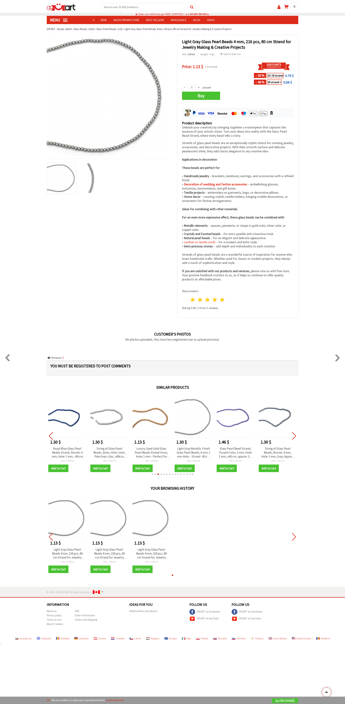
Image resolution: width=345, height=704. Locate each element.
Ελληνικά (46, 638)
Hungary (155, 638)
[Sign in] (278, 7)
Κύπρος (259, 638)
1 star (193, 299)
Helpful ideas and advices (143, 611)
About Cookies (55, 624)
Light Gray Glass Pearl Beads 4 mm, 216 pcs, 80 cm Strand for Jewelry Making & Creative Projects (67, 553)
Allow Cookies (285, 700)
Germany (84, 638)
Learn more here (115, 700)
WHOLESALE (178, 20)
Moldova (325, 638)
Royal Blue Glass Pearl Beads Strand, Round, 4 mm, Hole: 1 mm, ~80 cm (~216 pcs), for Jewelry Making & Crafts (67, 452)
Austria (102, 638)
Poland (204, 638)
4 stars (214, 299)
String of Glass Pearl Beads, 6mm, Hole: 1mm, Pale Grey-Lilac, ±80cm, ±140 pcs (109, 452)
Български (26, 638)
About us (52, 611)
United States (303, 638)
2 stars (200, 299)
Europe (173, 638)
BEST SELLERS (155, 20)
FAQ (77, 611)
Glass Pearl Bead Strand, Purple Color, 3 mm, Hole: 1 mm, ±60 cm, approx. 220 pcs (235, 452)
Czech (137, 638)
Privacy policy (54, 615)
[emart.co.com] (61, 7)
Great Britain (280, 638)
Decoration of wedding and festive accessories (215, 184)
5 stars (222, 299)
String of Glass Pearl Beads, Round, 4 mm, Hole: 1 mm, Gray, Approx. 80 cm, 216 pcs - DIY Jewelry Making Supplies (277, 452)
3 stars (207, 299)
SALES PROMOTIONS (126, 20)
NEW (104, 20)
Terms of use (54, 619)
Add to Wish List (232, 54)
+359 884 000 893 (197, 14)
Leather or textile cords (199, 242)
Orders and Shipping (86, 619)
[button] (152, 474)
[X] (48, 700)
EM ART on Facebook (208, 611)
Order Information (85, 615)
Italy (189, 638)
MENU (55, 19)
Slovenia (241, 638)
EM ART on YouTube (208, 618)
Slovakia (222, 638)
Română (65, 638)
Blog (196, 20)
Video (211, 20)
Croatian (120, 638)
